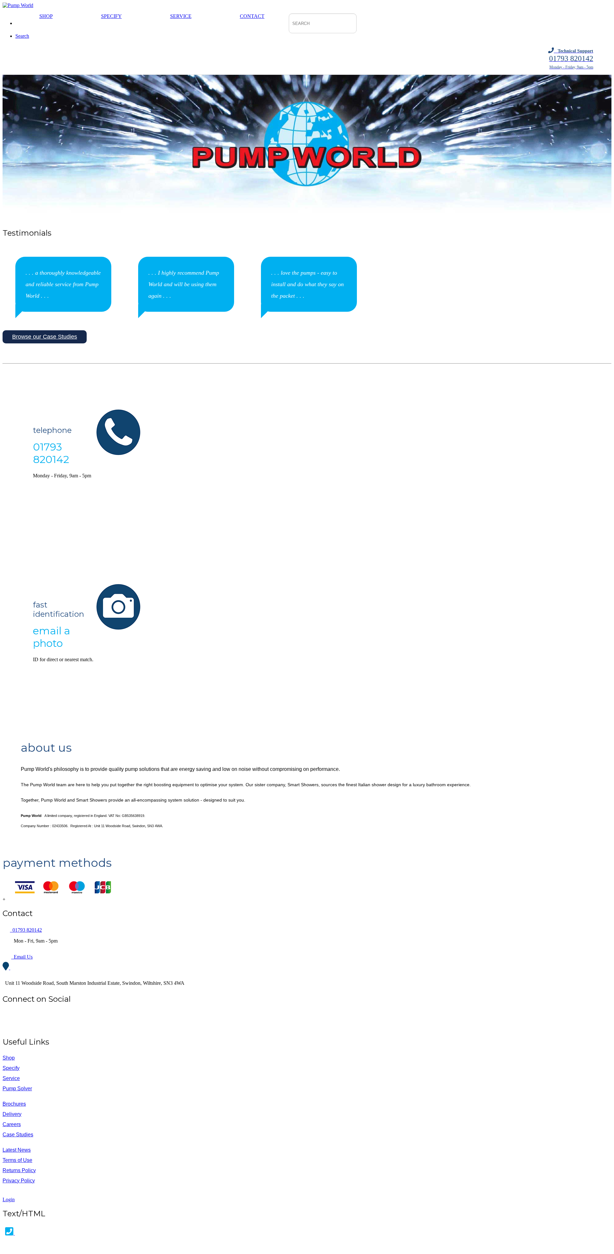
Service (181, 16)
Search (22, 36)
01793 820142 (26, 930)
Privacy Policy (19, 1180)
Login (9, 1199)
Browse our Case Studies (44, 336)
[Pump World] (18, 5)
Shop (46, 16)
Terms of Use (17, 1160)
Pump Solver (17, 1088)
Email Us (22, 957)
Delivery (12, 1114)
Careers (12, 1124)
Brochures (14, 1104)
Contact (252, 16)
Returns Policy (19, 1170)
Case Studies (18, 1134)
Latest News (17, 1150)
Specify (111, 16)
